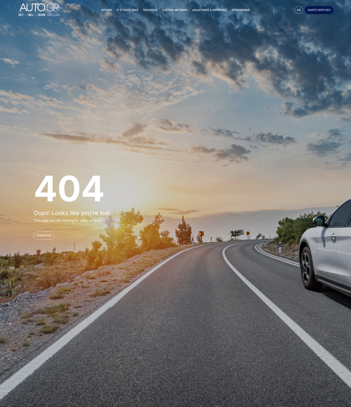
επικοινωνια (241, 10)
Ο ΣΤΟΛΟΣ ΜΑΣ (127, 10)
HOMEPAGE (44, 235)
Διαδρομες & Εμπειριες (209, 10)
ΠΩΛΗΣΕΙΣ (150, 10)
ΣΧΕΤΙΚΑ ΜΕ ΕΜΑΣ (175, 10)
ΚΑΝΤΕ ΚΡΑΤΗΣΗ (319, 10)
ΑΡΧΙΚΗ (106, 10)
